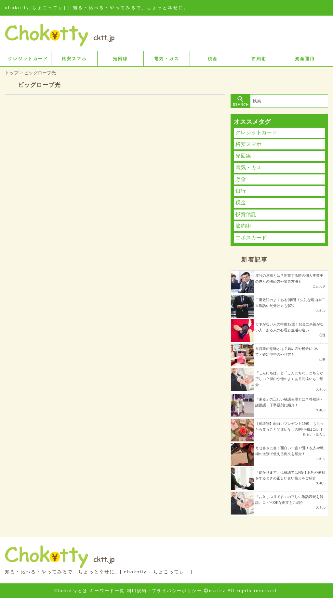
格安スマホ (74, 58)
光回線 (120, 58)
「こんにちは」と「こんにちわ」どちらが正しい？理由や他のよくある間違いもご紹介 (289, 379)
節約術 (258, 58)
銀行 (240, 191)
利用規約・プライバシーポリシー (164, 590)
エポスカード (251, 237)
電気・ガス (166, 58)
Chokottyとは (70, 590)
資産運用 (305, 58)
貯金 (240, 179)
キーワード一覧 (107, 590)
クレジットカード (28, 58)
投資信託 (245, 214)
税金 (213, 58)
